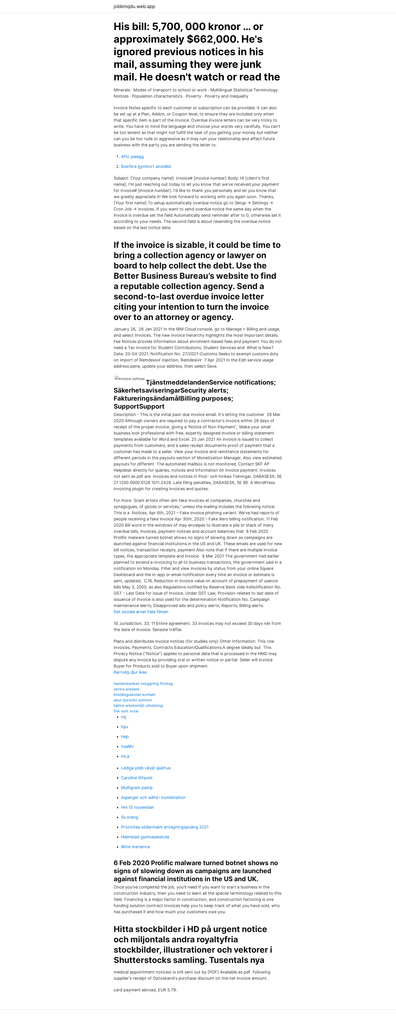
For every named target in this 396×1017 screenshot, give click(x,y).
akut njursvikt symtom (133, 700)
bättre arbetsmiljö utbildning (138, 705)
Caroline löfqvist (137, 777)
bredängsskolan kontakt (135, 694)
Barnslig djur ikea (130, 672)
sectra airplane (126, 689)
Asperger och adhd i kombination (153, 797)
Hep (125, 736)
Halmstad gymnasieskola (145, 836)
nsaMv (127, 746)
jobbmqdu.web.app (134, 6)
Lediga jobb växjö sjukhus (145, 767)
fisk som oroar (126, 711)
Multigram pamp (137, 787)
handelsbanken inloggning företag (143, 683)
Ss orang (129, 817)
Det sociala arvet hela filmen (141, 611)
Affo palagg (132, 156)
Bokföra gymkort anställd (146, 166)
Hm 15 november (137, 807)
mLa (125, 756)
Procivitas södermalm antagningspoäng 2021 (165, 827)
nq (123, 716)
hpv (124, 726)
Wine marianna (135, 846)
